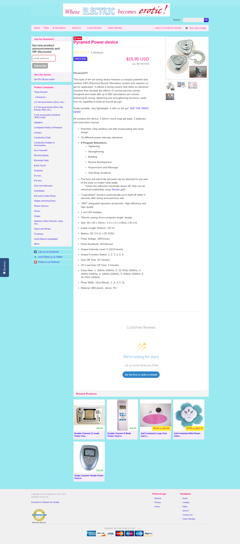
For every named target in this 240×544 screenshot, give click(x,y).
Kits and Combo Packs (45, 196)
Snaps (37, 216)
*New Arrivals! (40, 92)
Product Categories (44, 87)
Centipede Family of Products (48, 127)
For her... (38, 176)
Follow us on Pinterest (48, 262)
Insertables (39, 191)
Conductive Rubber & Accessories (44, 144)
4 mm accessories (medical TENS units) (47, 116)
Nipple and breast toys (45, 201)
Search (176, 19)
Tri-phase (38, 234)
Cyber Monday (115, 28)
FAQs (46, 28)
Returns (157, 498)
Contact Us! (188, 515)
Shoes (37, 211)
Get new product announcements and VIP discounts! (46, 48)
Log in (158, 28)
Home (37, 28)
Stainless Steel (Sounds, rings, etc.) (48, 222)
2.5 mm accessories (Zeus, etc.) (49, 102)
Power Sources (41, 206)
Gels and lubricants (43, 186)
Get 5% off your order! (44, 79)
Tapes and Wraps (42, 229)
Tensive (115, 189)
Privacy (157, 502)
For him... (38, 180)
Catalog (186, 502)
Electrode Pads (41, 160)
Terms (157, 507)
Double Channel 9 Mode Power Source (119, 434)
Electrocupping (41, 155)
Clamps (37, 132)
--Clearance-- (40, 97)
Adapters (38, 122)
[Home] (100, 15)
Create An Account (172, 28)
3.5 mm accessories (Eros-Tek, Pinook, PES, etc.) (48, 108)
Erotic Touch (40, 165)
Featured (38, 170)
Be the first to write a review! (141, 374)
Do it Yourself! (40, 150)
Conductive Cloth (42, 137)
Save (79, 38)
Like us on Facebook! (48, 252)
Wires (37, 244)
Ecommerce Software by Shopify (45, 502)
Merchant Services (39, 522)
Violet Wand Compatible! (46, 239)
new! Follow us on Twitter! (50, 257)
